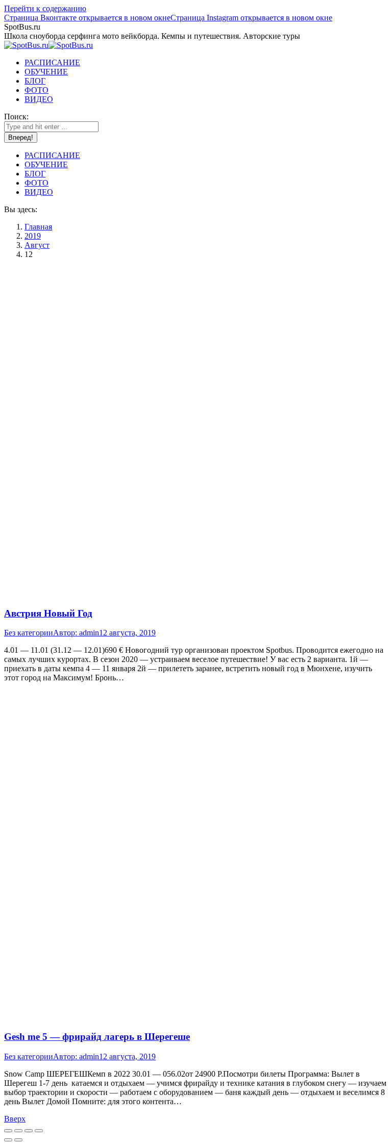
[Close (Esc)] (8, 1130)
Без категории (28, 632)
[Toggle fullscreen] (28, 1130)
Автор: (76, 632)
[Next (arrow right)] (18, 1139)
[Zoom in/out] (39, 1130)
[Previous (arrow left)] (8, 1139)
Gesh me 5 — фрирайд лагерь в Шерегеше (97, 1036)
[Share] (18, 1130)
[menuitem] (52, 62)
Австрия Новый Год (48, 613)
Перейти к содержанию (45, 8)
